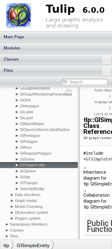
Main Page (14, 37)
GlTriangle (29, 183)
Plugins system (27, 218)
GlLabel (26, 112)
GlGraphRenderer (35, 88)
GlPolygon (29, 141)
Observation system (31, 212)
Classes (11, 59)
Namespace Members (28, 224)
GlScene (27, 159)
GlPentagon (30, 136)
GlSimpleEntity (32, 165)
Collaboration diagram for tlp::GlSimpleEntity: (96, 201)
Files (8, 70)
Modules (12, 48)
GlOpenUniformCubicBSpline (45, 130)
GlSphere (28, 171)
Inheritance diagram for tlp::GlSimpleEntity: (96, 178)
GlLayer (26, 118)
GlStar (25, 177)
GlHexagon (29, 106)
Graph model (26, 201)
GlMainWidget (32, 124)
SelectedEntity (32, 189)
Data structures (27, 195)
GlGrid (25, 100)
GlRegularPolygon (35, 153)
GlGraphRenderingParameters (46, 94)
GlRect (25, 147)
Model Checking (29, 206)
